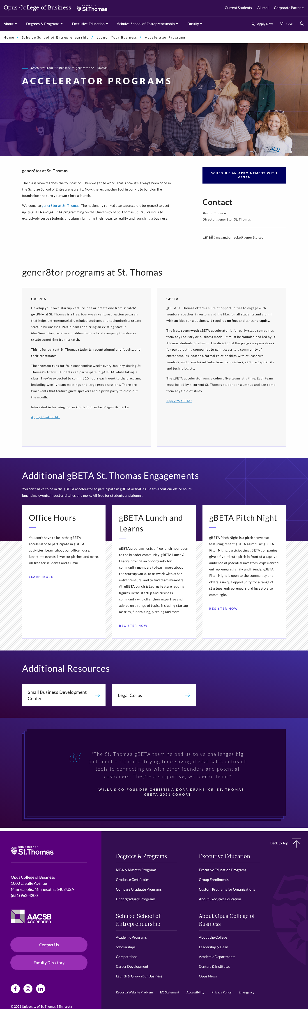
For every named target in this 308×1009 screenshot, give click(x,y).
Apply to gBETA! (179, 401)
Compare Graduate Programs (139, 889)
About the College (213, 937)
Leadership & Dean (213, 947)
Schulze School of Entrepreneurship (146, 23)
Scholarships (126, 947)
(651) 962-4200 (24, 895)
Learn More (41, 577)
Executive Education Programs (222, 870)
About (9, 23)
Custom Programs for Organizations (227, 889)
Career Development (132, 966)
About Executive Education (220, 899)
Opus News (208, 976)
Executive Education (88, 23)
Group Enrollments (214, 879)
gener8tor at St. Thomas (60, 205)
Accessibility (195, 992)
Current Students (238, 7)
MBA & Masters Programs (136, 870)
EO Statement (169, 992)
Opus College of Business (37, 8)
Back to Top (279, 843)
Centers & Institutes (214, 966)
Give (289, 24)
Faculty (193, 23)
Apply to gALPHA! (45, 417)
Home (9, 37)
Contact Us (49, 944)
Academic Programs (131, 937)
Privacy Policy (221, 992)
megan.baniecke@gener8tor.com (241, 237)
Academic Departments (217, 956)
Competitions (126, 956)
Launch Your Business (117, 37)
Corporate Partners (289, 7)
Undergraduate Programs (136, 899)
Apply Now (265, 24)
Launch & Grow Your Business (139, 976)
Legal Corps (130, 695)
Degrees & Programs (42, 23)
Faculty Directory (49, 962)
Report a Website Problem (134, 992)
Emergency (246, 992)
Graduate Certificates (132, 879)
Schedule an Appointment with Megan (244, 175)
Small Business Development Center (57, 695)
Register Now (133, 625)
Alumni (263, 7)
